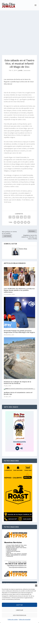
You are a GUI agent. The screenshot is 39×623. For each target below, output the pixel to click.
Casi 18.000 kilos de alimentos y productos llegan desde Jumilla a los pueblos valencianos (19, 290)
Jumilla (20, 70)
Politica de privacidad (24, 619)
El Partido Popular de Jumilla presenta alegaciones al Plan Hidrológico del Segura (19, 331)
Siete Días (23, 249)
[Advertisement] (19, 30)
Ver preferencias (19, 615)
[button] (36, 586)
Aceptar (19, 605)
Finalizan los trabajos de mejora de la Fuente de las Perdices (17, 382)
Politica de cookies (13, 619)
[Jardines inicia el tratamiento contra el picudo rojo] (19, 389)
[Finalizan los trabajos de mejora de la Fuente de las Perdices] (19, 358)
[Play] (17, 448)
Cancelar (19, 610)
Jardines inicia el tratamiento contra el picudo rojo (18, 393)
